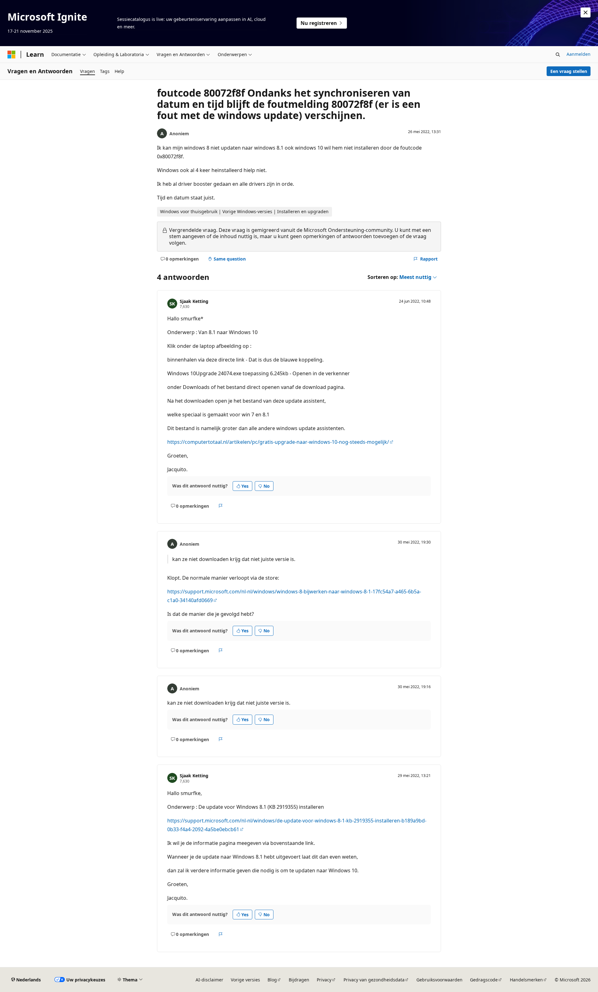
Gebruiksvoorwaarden (439, 980)
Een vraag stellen (568, 71)
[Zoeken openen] (558, 54)
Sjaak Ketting (194, 301)
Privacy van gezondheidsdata (374, 980)
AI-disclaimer (209, 980)
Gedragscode (484, 980)
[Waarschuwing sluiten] (586, 12)
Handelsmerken (526, 980)
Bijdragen (299, 980)
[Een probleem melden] (220, 506)
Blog (272, 980)
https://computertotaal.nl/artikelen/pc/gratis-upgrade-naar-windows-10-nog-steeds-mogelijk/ (278, 441)
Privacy (324, 980)
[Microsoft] (11, 54)
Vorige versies (245, 980)
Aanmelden (579, 54)
